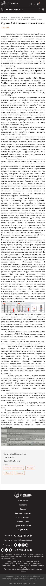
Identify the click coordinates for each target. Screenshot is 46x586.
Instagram (23, 545)
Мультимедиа (15, 17)
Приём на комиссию (23, 526)
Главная (4, 17)
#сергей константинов (14, 468)
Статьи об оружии (7, 19)
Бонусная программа (23, 513)
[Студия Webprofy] (33, 584)
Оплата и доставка (23, 517)
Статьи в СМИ (29, 17)
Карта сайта (23, 530)
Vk (19, 545)
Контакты (23, 505)
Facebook (15, 545)
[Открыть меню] (43, 4)
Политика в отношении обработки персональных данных (23, 570)
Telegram (6, 550)
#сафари (30, 468)
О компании (23, 501)
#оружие (19, 473)
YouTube (26, 545)
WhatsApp (2, 550)
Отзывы (23, 509)
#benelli (8, 473)
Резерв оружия (23, 521)
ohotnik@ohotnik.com (23, 540)
